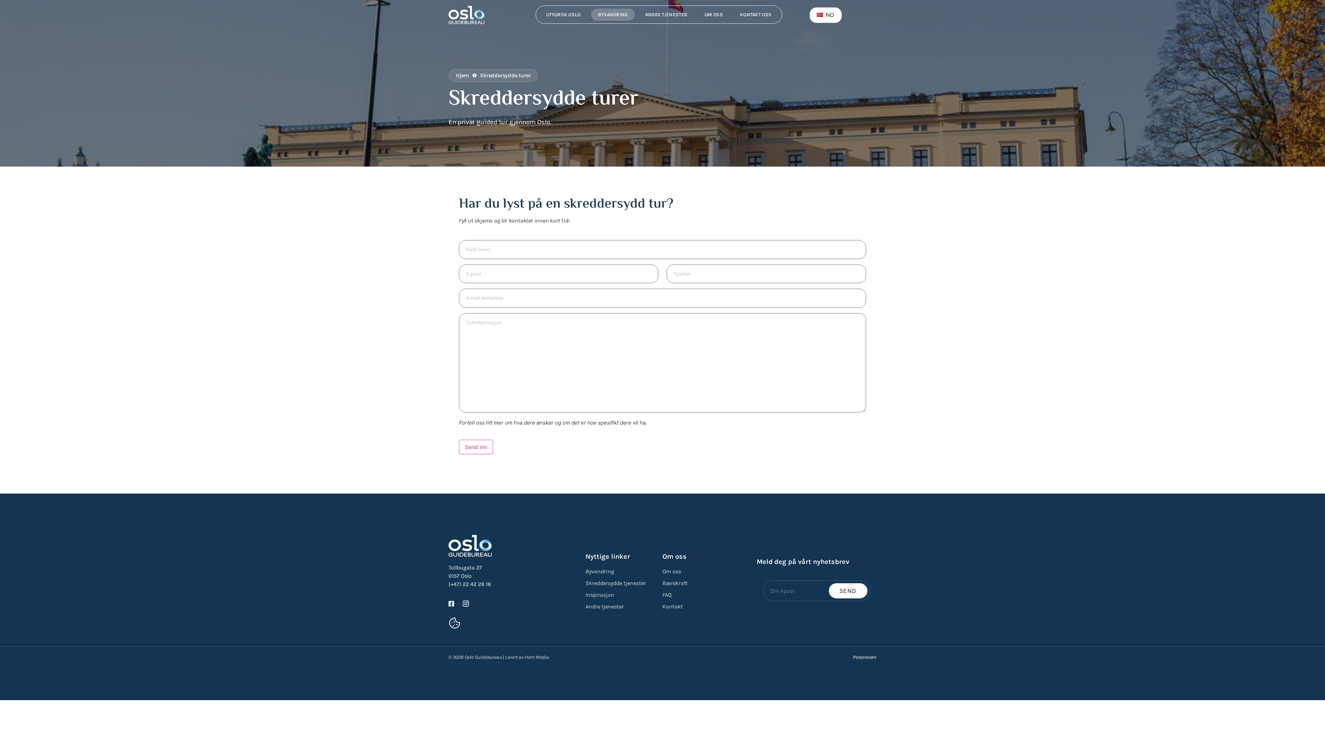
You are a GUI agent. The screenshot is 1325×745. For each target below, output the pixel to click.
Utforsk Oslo (563, 15)
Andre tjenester (666, 15)
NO (829, 14)
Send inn (476, 447)
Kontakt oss (756, 15)
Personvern (864, 657)
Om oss (714, 15)
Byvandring (613, 15)
